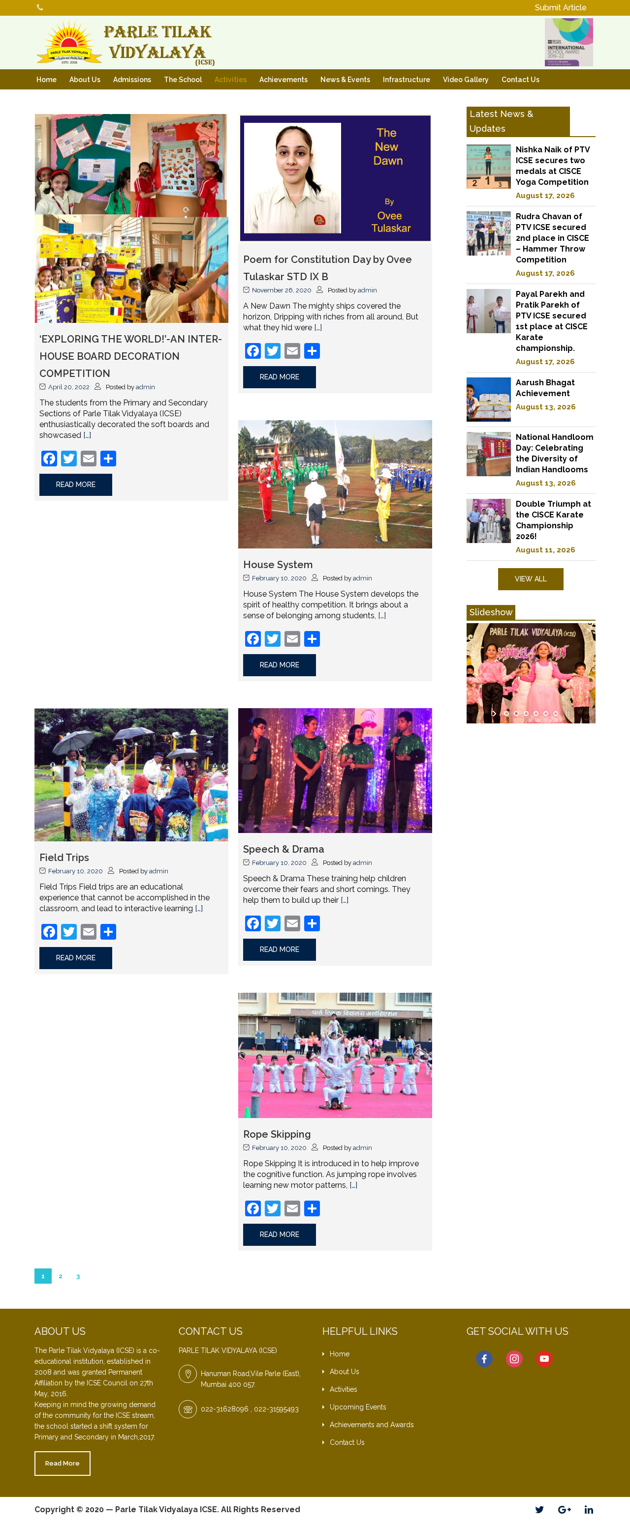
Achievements (283, 80)
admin (145, 387)
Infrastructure (406, 80)
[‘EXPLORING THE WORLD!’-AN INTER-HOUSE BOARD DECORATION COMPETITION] (131, 218)
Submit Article (561, 7)
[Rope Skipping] (335, 1055)
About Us (84, 80)
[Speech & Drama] (335, 770)
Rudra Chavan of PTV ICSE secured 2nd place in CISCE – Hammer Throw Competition (552, 238)
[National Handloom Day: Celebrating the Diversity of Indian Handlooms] (489, 454)
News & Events (345, 80)
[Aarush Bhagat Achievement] (489, 399)
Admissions (132, 80)
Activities (231, 80)
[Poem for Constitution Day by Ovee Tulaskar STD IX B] (335, 177)
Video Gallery (466, 80)
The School (183, 80)
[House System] (335, 483)
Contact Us (520, 80)
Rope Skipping (277, 1134)
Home (46, 80)
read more (75, 485)
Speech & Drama (283, 849)
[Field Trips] (131, 774)
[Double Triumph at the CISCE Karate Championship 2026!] (489, 521)
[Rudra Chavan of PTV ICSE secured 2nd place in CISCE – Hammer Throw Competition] (489, 233)
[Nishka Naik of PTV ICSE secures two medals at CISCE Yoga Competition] (489, 166)
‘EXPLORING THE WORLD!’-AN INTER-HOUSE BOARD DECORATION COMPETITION (130, 356)
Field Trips (64, 857)
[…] (87, 435)
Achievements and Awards (372, 1425)
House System (278, 565)
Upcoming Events (358, 1407)
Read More (62, 1463)
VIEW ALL (531, 579)
